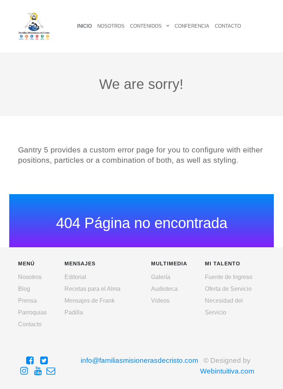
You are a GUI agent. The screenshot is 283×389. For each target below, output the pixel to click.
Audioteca (164, 289)
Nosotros (30, 277)
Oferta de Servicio (228, 289)
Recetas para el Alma (92, 289)
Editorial (75, 277)
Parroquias (32, 312)
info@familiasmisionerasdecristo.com (139, 360)
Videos (160, 300)
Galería (160, 277)
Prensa (27, 300)
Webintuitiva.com (227, 371)
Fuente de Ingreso (228, 277)
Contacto (30, 324)
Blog (24, 289)
